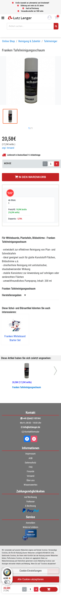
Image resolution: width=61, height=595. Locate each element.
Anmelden (30, 522)
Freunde (30, 471)
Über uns (30, 480)
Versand (30, 476)
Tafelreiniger (50, 41)
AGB (31, 458)
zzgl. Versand (8, 148)
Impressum (30, 453)
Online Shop (8, 41)
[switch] (7, 582)
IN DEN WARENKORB (32, 177)
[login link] (49, 18)
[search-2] (56, 26)
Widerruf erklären (30, 527)
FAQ (30, 467)
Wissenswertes (30, 484)
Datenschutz (30, 462)
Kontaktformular (32, 431)
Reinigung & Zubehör (29, 41)
